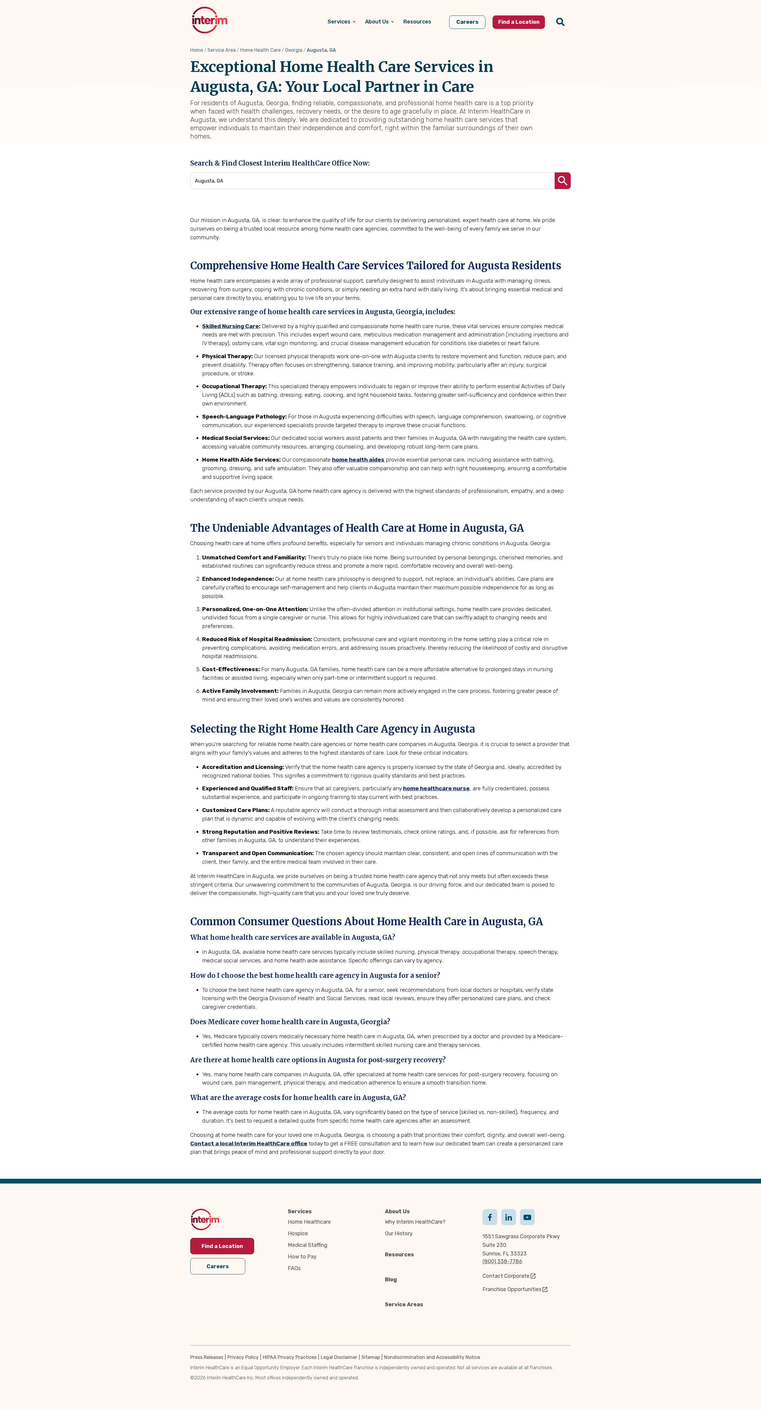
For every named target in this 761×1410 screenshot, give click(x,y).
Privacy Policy (243, 1357)
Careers (218, 1266)
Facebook (489, 1216)
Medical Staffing (307, 1245)
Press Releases (206, 1357)
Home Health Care (260, 50)
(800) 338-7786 (502, 1261)
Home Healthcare (309, 1222)
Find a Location (222, 1246)
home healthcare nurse (436, 788)
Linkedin (508, 1216)
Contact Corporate (505, 1276)
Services (300, 1211)
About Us (397, 1211)
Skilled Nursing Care (230, 326)
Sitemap (370, 1357)
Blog (391, 1279)
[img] (209, 20)
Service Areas (404, 1304)
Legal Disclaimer (339, 1357)
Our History (399, 1233)
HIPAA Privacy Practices (290, 1357)
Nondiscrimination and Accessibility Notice (432, 1357)
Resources (399, 1254)
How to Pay (302, 1256)
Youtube (527, 1216)
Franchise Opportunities (511, 1289)
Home (196, 50)
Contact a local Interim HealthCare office (248, 1143)
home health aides (358, 459)
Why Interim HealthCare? (415, 1222)
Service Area (221, 50)
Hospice (298, 1233)
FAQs (294, 1268)
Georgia (293, 50)
